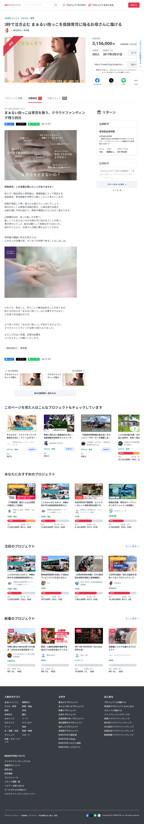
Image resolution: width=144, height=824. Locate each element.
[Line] (123, 80)
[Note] (136, 80)
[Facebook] (97, 80)
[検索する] (56, 5)
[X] (111, 80)
